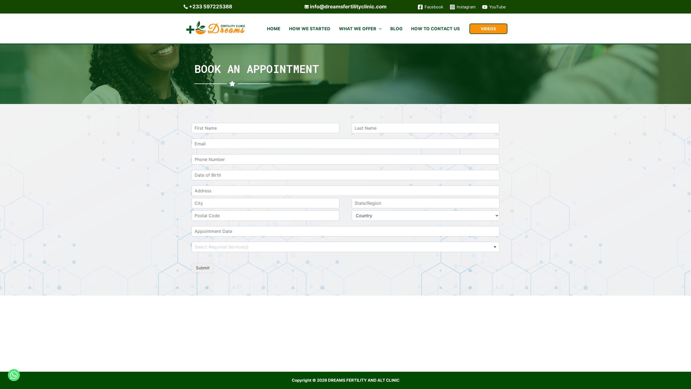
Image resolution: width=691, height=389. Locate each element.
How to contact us (435, 28)
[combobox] (345, 247)
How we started (309, 28)
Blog (396, 28)
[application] (379, 28)
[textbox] (230, 247)
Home (273, 28)
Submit (202, 267)
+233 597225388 (210, 7)
